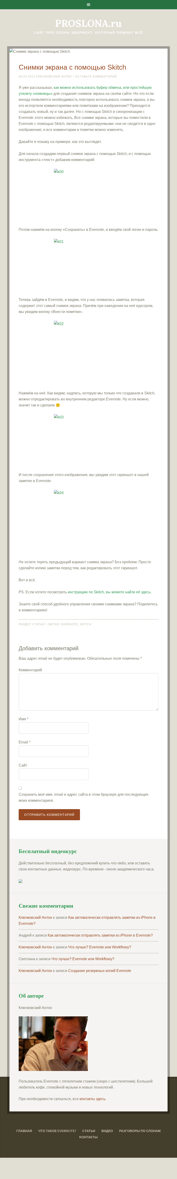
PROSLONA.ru (88, 23)
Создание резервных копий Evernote (99, 971)
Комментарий (30, 670)
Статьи (38, 624)
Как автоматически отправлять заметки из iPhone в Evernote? (100, 935)
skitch (85, 624)
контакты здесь (92, 1099)
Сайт (23, 765)
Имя (23, 719)
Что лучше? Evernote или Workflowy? (99, 947)
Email (24, 742)
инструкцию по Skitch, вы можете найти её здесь (109, 592)
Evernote (69, 624)
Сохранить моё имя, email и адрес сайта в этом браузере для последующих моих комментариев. (83, 797)
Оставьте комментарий (96, 76)
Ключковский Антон (35, 917)
